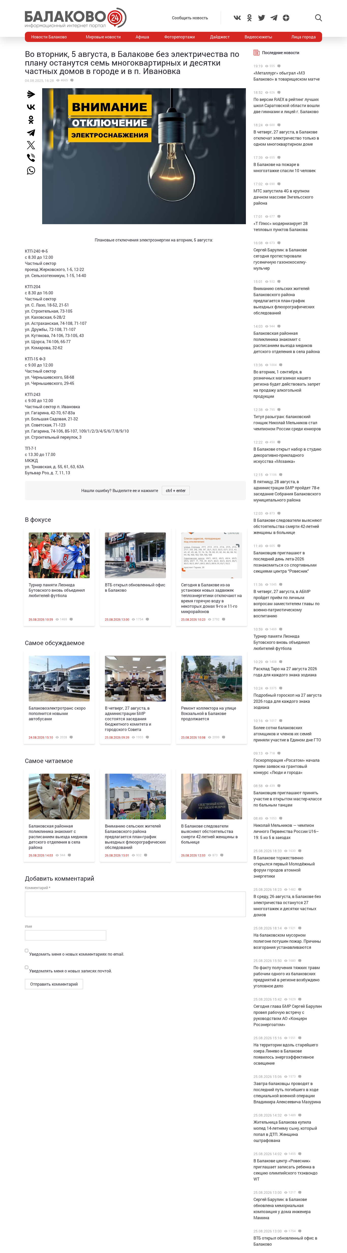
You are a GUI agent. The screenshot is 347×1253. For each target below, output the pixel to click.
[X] (33, 145)
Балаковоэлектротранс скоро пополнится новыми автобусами (57, 713)
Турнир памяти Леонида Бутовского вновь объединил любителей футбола (57, 590)
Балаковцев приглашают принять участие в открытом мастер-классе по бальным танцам (288, 798)
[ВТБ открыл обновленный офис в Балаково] (135, 555)
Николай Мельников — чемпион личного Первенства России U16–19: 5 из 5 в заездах (286, 831)
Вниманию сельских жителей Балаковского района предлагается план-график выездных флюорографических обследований (135, 836)
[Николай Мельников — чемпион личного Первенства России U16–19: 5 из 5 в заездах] (280, 818)
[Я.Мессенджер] (33, 94)
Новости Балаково (49, 36)
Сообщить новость (190, 17)
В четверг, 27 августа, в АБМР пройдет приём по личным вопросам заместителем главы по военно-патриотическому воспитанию (287, 603)
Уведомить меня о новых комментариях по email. (76, 954)
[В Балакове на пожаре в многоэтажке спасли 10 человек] (278, 157)
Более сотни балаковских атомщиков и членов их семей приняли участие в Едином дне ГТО (287, 733)
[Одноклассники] (33, 120)
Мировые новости (103, 36)
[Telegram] (33, 132)
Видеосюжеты (258, 36)
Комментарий (37, 887)
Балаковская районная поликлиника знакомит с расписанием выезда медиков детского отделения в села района (58, 836)
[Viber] (33, 158)
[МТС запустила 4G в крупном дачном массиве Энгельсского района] (278, 184)
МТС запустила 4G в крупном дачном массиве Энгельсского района (283, 197)
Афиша (142, 36)
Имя (28, 926)
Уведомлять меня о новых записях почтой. (70, 970)
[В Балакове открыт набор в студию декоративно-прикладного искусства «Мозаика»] (278, 442)
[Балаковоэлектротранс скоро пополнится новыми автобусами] (59, 678)
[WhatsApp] (33, 170)
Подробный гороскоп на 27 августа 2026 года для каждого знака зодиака (288, 701)
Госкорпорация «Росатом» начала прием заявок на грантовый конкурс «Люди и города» (287, 766)
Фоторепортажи (179, 36)
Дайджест (220, 36)
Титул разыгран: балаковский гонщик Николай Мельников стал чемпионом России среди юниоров (287, 422)
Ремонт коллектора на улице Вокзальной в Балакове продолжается (208, 713)
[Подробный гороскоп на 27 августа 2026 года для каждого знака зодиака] (280, 688)
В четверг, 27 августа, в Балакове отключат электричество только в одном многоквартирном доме (286, 138)
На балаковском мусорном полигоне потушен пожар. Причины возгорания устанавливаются (287, 941)
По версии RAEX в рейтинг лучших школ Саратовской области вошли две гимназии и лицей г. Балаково (287, 105)
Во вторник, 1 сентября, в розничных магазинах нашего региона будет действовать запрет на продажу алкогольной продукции (287, 384)
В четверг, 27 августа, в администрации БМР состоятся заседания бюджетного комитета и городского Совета (128, 718)
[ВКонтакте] (33, 107)
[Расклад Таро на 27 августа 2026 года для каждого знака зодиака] (280, 661)
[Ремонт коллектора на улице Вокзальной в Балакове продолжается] (211, 678)
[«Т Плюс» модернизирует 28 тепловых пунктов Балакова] (278, 216)
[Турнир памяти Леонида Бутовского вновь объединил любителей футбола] (59, 555)
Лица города (303, 36)
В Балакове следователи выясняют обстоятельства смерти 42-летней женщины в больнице (209, 834)
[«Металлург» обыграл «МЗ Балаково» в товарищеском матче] (278, 66)
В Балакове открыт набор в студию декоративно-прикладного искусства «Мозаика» (287, 455)
